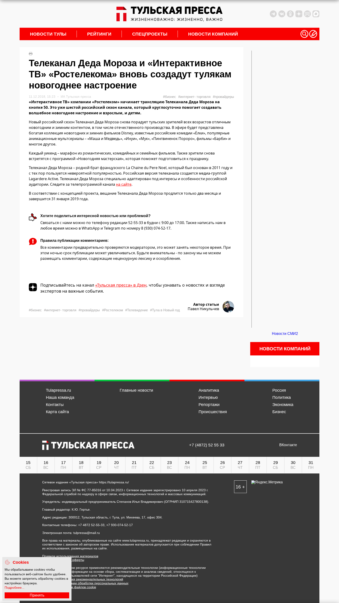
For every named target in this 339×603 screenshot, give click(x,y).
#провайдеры (223, 97)
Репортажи (209, 404)
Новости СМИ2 (285, 334)
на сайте (123, 184)
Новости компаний (213, 34)
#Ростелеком (112, 310)
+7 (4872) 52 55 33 (206, 445)
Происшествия (213, 411)
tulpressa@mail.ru (86, 533)
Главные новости (136, 390)
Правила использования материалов (70, 556)
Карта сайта (57, 411)
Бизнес (279, 411)
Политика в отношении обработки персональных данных (85, 583)
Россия (279, 390)
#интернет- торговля (194, 97)
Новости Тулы (48, 34)
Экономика (282, 404)
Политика (281, 397)
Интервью (208, 397)
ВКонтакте (288, 445)
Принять (37, 595)
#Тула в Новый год (165, 310)
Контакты (55, 404)
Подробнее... (14, 587)
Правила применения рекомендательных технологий (82, 579)
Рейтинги (99, 34)
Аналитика (209, 390)
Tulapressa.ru (58, 390)
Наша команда (60, 397)
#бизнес (169, 97)
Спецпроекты (149, 34)
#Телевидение (136, 310)
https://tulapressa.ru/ (114, 482)
